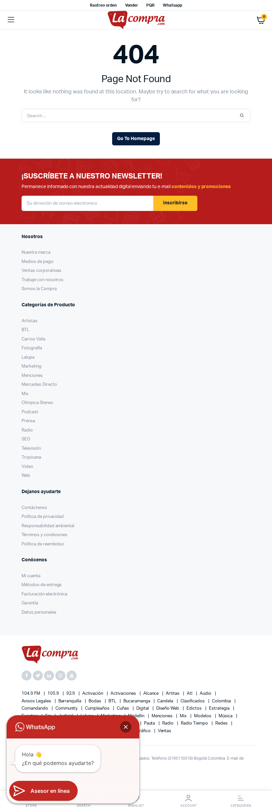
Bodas (95, 701)
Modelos (203, 716)
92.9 (71, 693)
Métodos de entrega (41, 585)
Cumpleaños (97, 708)
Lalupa (28, 357)
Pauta (150, 723)
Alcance (151, 693)
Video (27, 467)
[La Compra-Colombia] (136, 20)
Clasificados (193, 701)
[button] (125, 727)
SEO (26, 439)
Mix (25, 394)
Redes (222, 723)
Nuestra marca (36, 252)
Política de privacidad (43, 517)
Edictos (194, 708)
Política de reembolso (43, 544)
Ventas (164, 731)
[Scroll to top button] (261, 783)
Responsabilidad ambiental (48, 526)
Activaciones (123, 693)
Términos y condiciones (44, 535)
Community (67, 708)
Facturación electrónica (44, 594)
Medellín (136, 716)
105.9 (53, 693)
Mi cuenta (31, 576)
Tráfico (144, 731)
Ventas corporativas (41, 271)
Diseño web (168, 708)
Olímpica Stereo (37, 403)
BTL (25, 330)
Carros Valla (33, 339)
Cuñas (123, 708)
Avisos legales (37, 701)
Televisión (31, 448)
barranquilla (70, 701)
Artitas (173, 693)
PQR (150, 5)
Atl (190, 693)
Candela (165, 701)
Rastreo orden (103, 5)
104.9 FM (31, 693)
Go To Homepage (136, 138)
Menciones (32, 376)
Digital (143, 708)
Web (26, 476)
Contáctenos (34, 508)
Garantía (30, 603)
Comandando (35, 708)
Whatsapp (172, 5)
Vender (131, 5)
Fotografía (32, 348)
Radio (27, 430)
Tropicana (31, 457)
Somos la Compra (39, 289)
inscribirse (175, 203)
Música (226, 716)
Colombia (222, 701)
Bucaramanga (137, 701)
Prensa (28, 421)
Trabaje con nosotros (42, 280)
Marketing (31, 366)
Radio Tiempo (195, 723)
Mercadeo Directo (39, 384)
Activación (93, 693)
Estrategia (220, 708)
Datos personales (39, 612)
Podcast (30, 412)
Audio (206, 693)
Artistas (29, 321)
